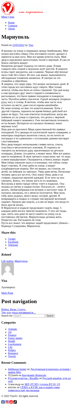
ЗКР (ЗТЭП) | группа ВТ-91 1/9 (42, 384)
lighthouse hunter (17, 369)
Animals (12, 329)
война (9, 261)
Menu (4, 16)
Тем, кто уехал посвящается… (18, 312)
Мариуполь (21, 261)
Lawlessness (14, 344)
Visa (30, 45)
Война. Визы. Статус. (13, 309)
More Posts (7, 293)
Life (3, 261)
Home (11, 22)
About (11, 28)
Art (10, 332)
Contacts (12, 25)
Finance (12, 335)
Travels (12, 356)
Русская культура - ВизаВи (23, 378)
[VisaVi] (22, 13)
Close (11, 16)
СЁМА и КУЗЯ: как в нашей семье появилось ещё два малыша (34, 389)
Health (11, 341)
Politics (12, 350)
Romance (13, 353)
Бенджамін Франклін (34, 375)
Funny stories (15, 338)
